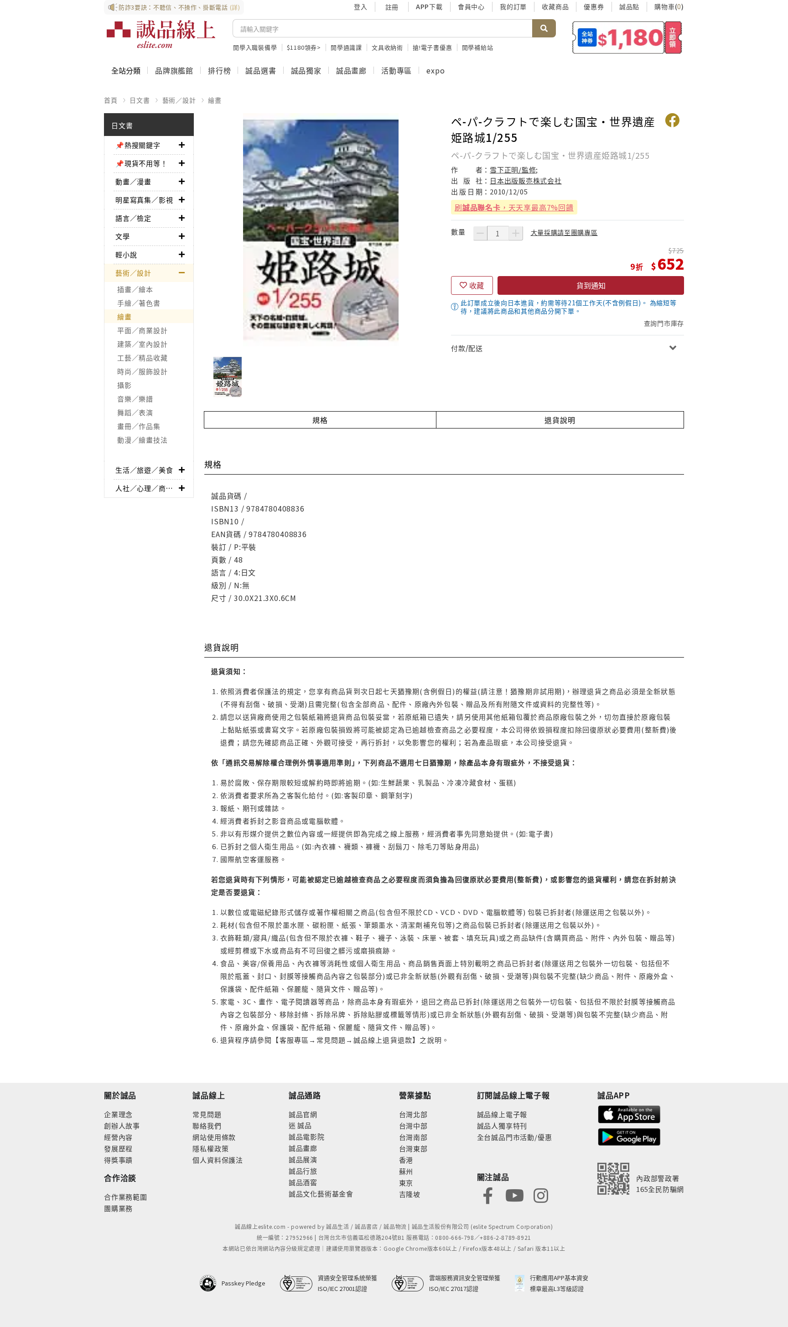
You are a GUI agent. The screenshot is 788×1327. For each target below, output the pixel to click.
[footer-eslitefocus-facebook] (488, 1194)
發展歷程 (118, 1148)
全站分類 (125, 70)
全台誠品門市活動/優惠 (514, 1137)
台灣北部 (413, 1114)
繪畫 (215, 99)
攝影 (124, 385)
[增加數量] (515, 233)
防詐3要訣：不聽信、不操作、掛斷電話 (179, 7)
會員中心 (471, 6)
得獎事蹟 (118, 1160)
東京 (406, 1182)
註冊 (391, 6)
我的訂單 (513, 6)
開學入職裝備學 (255, 47)
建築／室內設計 (142, 344)
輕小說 (126, 254)
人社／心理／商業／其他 (147, 488)
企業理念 (118, 1114)
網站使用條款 (214, 1137)
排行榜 (219, 70)
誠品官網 (303, 1114)
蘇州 (406, 1171)
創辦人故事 (122, 1125)
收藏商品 (555, 6)
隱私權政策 (210, 1148)
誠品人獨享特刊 (502, 1125)
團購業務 (118, 1208)
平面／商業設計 (142, 330)
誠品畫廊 (351, 70)
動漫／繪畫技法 (142, 439)
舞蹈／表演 (135, 412)
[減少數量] (480, 233)
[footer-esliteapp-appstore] (629, 1113)
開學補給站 (477, 47)
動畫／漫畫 (133, 181)
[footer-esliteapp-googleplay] (629, 1136)
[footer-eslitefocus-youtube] (514, 1194)
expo (435, 70)
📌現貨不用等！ (141, 163)
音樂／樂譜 (135, 398)
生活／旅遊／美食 (144, 470)
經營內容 (118, 1137)
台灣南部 (413, 1137)
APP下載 (429, 6)
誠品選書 (260, 70)
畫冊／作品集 (139, 426)
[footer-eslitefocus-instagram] (541, 1194)
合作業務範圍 (125, 1197)
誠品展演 (303, 1159)
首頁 (111, 99)
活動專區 (396, 70)
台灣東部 (413, 1148)
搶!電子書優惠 (432, 47)
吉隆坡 (409, 1194)
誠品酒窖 (303, 1182)
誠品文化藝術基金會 (321, 1193)
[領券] (627, 37)
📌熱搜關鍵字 (138, 145)
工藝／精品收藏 (142, 357)
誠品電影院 (307, 1136)
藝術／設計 (179, 99)
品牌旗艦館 (174, 70)
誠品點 (629, 6)
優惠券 (594, 6)
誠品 (304, 1125)
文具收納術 (387, 47)
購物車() (669, 6)
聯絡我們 (206, 1125)
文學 (122, 236)
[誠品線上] (161, 34)
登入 (361, 6)
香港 (406, 1160)
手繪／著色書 (139, 303)
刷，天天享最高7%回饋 (514, 207)
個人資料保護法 (217, 1160)
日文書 (140, 99)
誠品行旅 (303, 1170)
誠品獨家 (306, 70)
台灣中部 (413, 1125)
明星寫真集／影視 (144, 199)
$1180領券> (304, 47)
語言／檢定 (133, 218)
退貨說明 (559, 419)
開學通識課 (346, 47)
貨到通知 (591, 285)
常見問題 (206, 1114)
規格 (320, 419)
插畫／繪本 (135, 289)
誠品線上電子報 (502, 1114)
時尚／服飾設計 (142, 371)
